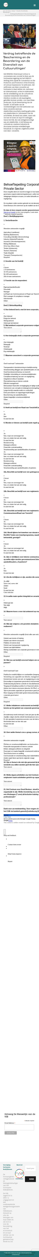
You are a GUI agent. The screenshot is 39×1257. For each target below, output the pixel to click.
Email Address (10, 1123)
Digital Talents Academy (27, 1254)
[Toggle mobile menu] (35, 5)
